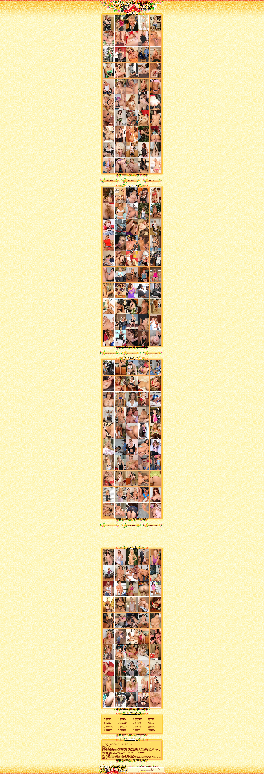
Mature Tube (104, 749)
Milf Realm (108, 730)
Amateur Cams (105, 758)
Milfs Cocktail (152, 730)
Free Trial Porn (133, 742)
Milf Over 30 (151, 718)
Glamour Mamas (123, 720)
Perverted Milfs (138, 722)
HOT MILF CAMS (130, 756)
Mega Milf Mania (152, 525)
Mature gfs (109, 749)
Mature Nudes (139, 750)
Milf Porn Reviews (117, 743)
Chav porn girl (118, 744)
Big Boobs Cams (143, 757)
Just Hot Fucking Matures (133, 748)
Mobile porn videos (157, 757)
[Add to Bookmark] (132, 175)
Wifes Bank (137, 720)
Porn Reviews (113, 742)
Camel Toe (112, 743)
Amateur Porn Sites (109, 741)
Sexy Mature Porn (123, 726)
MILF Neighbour (133, 750)
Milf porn (127, 750)
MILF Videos (109, 750)
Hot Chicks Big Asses (126, 744)
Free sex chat (109, 756)
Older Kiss (131, 180)
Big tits (105, 746)
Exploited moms (105, 752)
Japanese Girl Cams (143, 756)
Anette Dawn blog (109, 753)
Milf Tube (140, 749)
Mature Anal (111, 752)
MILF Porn (152, 748)
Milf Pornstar (149, 750)
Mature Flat (151, 719)
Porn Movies (127, 742)
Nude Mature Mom (131, 525)
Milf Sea (150, 722)
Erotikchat (114, 756)
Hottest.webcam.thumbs (121, 756)
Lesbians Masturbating (119, 757)
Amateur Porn (116, 741)
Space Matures (109, 353)
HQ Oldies (152, 180)
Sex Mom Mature (138, 726)
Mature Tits (125, 752)
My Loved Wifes (123, 719)
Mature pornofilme (141, 752)
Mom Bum (136, 752)
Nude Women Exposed (147, 749)
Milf (108, 748)
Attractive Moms (123, 722)
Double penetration (107, 747)
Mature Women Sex (118, 752)
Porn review (124, 743)
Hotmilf (147, 748)
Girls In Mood (112, 744)
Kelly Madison (121, 749)
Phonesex (118, 742)
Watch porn (145, 742)
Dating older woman (136, 757)
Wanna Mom (122, 718)
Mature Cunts (130, 752)
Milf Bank (136, 730)
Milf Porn (144, 750)
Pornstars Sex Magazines (118, 753)
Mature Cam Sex (128, 757)
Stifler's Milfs (137, 729)
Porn (126, 748)
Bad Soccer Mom (138, 727)
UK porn (122, 742)
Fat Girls (109, 746)
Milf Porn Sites (115, 749)
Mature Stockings (121, 748)
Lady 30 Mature (123, 730)
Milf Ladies (104, 750)
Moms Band (151, 729)
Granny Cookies (123, 727)
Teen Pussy (113, 755)
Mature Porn (135, 749)
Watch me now (107, 754)
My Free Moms (131, 353)
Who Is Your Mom (138, 723)
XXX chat (150, 742)
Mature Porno (143, 748)
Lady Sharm (151, 723)
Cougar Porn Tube (105, 743)
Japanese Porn (139, 742)
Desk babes (107, 744)
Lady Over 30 (152, 727)
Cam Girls (136, 756)
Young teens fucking (127, 755)
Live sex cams (105, 757)
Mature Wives (110, 180)
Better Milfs (151, 726)
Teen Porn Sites (119, 755)
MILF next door (114, 748)
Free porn (130, 741)
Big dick (107, 745)
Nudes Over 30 (123, 729)
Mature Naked (123, 723)
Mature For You (138, 719)
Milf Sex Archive (109, 525)
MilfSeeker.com (155, 749)
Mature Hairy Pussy (116, 750)
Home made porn (135, 741)
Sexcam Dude (111, 757)
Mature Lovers (152, 720)
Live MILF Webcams (151, 756)
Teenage (133, 755)
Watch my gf (133, 744)
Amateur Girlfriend (123, 741)
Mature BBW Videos (128, 749)
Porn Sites (107, 742)
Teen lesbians (107, 755)
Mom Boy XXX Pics (138, 718)
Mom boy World (152, 353)
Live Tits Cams (150, 757)
